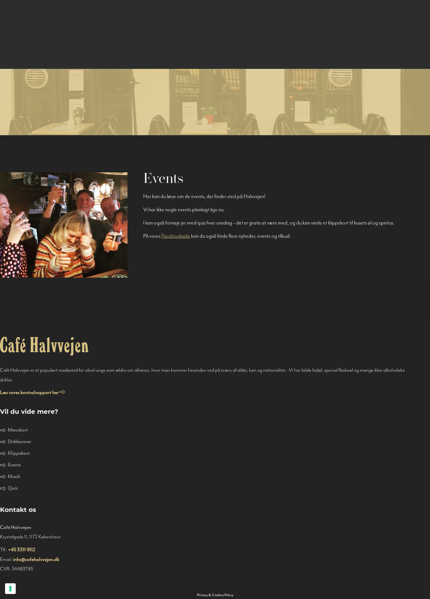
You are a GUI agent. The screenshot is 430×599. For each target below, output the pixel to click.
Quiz (13, 488)
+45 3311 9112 (21, 549)
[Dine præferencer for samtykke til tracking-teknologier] (10, 588)
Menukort (18, 430)
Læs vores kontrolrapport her (29, 392)
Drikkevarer (19, 441)
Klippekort (19, 453)
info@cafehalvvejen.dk (36, 559)
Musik (14, 476)
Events (14, 465)
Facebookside (175, 236)
